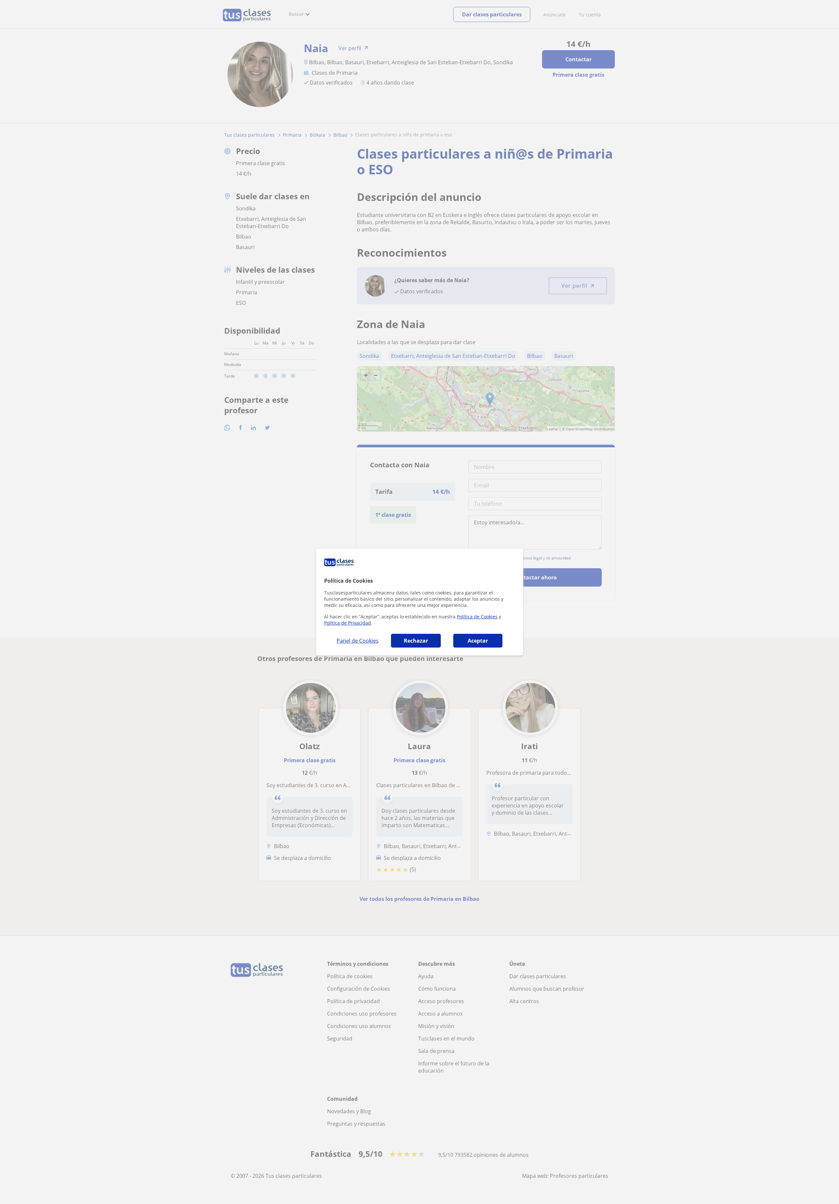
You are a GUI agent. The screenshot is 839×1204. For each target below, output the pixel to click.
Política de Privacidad (347, 623)
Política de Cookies (477, 616)
